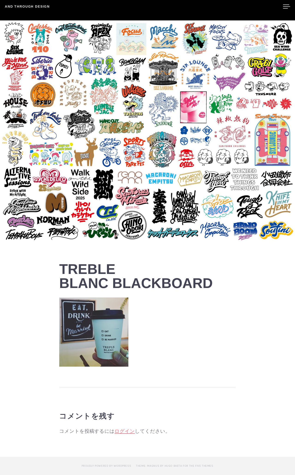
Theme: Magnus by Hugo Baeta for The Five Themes (174, 465)
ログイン (125, 431)
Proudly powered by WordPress (106, 465)
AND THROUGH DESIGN (27, 6)
